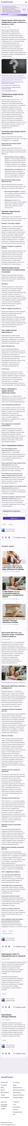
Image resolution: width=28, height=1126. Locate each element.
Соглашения (9, 11)
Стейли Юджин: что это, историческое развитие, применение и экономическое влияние (12, 594)
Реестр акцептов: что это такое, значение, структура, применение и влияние (14, 620)
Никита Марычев (10, 529)
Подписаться (14, 518)
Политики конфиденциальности (13, 12)
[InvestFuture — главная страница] (7, 2)
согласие (7, 9)
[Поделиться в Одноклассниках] (6, 537)
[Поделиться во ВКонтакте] (9, 537)
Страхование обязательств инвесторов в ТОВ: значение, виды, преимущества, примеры (13, 567)
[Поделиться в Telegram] (3, 537)
